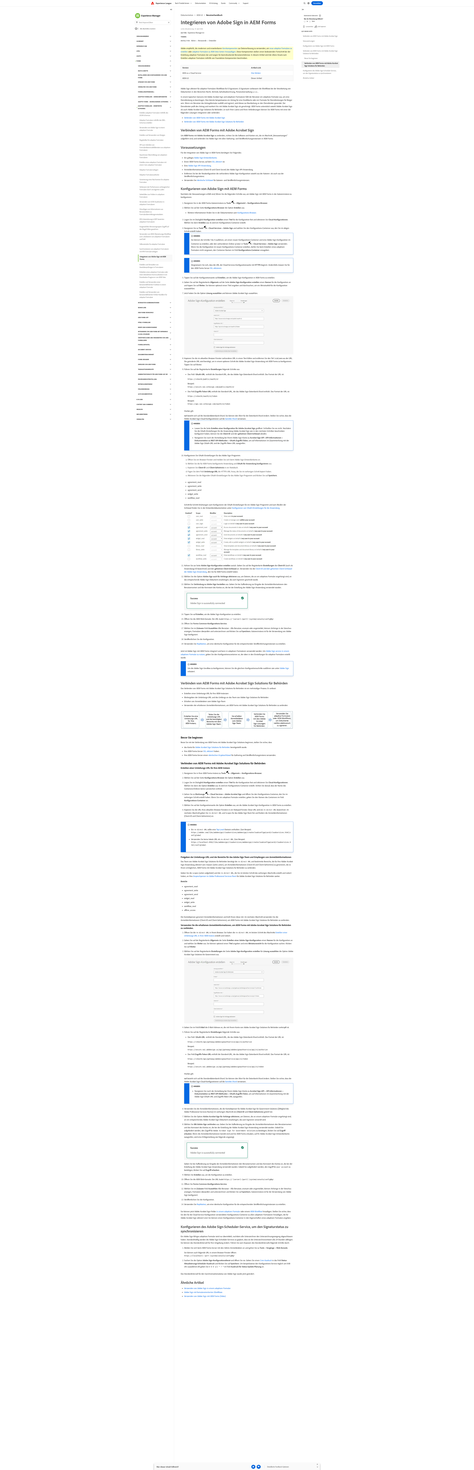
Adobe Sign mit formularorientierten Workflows (203, 1292)
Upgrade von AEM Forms (146, 82)
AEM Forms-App (143, 317)
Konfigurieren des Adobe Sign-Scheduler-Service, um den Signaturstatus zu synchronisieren (319, 72)
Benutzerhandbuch (214, 15)
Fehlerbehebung (143, 389)
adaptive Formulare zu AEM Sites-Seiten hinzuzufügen (214, 51)
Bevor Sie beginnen (311, 58)
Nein (313, 21)
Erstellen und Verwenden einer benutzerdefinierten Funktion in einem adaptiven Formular (152, 284)
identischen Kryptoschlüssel (219, 755)
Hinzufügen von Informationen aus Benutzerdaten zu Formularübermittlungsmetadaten (151, 211)
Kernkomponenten (230, 48)
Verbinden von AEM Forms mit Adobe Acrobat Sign (204, 117)
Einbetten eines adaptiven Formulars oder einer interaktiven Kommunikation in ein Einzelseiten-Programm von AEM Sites (153, 274)
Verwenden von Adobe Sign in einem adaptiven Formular (207, 1288)
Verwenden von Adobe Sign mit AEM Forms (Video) (205, 1296)
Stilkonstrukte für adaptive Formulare (152, 244)
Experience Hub (142, 46)
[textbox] (153, 22)
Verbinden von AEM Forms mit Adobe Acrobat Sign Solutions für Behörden (214, 121)
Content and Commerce (145, 404)
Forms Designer (143, 359)
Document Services (144, 349)
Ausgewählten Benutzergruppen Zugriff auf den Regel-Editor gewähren (154, 227)
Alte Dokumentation (145, 394)
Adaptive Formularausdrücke (149, 175)
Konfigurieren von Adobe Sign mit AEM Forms (318, 46)
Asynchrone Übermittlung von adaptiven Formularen (153, 156)
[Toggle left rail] (171, 9)
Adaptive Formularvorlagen (148, 170)
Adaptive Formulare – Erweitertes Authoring (150, 107)
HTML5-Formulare (144, 322)
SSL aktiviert (217, 161)
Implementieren (142, 414)
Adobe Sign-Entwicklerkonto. (205, 157)
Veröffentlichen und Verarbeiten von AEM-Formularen (153, 339)
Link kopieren (321, 26)
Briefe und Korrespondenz (147, 327)
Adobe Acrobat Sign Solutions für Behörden (212, 747)
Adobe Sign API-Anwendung (199, 165)
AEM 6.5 (200, 15)
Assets (139, 56)
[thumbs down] (259, 1467)
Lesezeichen (309, 26)
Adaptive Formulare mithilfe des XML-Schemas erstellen (152, 121)
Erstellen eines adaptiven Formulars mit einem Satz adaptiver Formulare (152, 163)
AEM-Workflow (256, 1211)
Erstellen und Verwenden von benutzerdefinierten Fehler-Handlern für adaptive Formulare (153, 294)
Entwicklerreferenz (145, 384)
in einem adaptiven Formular (228, 1211)
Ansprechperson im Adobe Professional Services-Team (214, 876)
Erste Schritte (143, 71)
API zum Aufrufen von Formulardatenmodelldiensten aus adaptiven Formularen (154, 147)
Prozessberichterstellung (147, 379)
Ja (307, 21)
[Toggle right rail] (302, 9)
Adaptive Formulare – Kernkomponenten (152, 97)
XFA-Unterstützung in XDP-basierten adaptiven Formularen (151, 220)
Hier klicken (256, 73)
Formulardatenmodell (146, 92)
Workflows (142, 307)
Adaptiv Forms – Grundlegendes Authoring (153, 102)
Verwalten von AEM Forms (147, 87)
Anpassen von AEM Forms (147, 364)
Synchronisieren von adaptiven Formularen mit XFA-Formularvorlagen (154, 250)
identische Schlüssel (205, 180)
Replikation (201, 644)
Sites (138, 51)
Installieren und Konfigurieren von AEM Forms (152, 76)
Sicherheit (140, 41)
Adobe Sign (284, 668)
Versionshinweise (143, 36)
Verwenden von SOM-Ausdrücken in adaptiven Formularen (151, 203)
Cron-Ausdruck (266, 1260)
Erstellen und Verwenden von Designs (152, 135)
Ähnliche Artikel (308, 78)
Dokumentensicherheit (146, 354)
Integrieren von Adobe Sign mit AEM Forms (153, 257)
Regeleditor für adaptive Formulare (151, 140)
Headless (140, 409)
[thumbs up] (253, 1467)
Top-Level (220, 829)
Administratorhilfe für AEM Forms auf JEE (153, 374)
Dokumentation (187, 15)
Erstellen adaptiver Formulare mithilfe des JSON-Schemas (153, 114)
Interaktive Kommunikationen (148, 303)
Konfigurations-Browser (246, 212)
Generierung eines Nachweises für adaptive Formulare (154, 180)
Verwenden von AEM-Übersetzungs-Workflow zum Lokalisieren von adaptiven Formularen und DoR (155, 236)
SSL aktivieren (215, 268)
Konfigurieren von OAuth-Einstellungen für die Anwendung (256, 508)
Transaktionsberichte (146, 369)
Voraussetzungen (309, 41)
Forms (138, 61)
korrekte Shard (231, 419)
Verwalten (140, 419)
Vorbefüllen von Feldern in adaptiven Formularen (151, 195)
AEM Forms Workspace (145, 312)
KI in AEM (140, 399)
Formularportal (144, 345)
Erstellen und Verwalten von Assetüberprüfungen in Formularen (151, 266)
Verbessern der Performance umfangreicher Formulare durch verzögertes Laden (154, 188)
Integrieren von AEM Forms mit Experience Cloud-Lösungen (153, 333)
